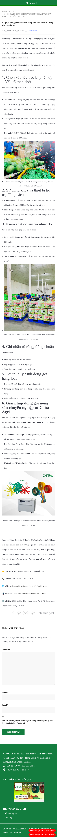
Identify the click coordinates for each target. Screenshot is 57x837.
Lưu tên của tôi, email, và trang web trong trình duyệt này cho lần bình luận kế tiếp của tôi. (27, 722)
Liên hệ (8, 817)
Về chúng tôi (11, 813)
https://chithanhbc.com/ (38, 586)
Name (5, 693)
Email (5, 705)
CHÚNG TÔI (19, 779)
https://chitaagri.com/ (20, 586)
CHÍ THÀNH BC (45, 753)
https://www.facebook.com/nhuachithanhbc (30, 594)
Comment (6, 650)
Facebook (32, 31)
